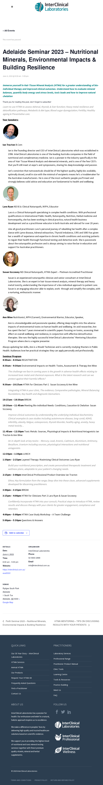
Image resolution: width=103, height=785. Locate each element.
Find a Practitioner (19, 688)
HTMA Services (17, 662)
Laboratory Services (62, 653)
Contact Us (16, 693)
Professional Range (62, 658)
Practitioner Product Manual (66, 664)
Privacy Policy (41, 780)
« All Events (9, 30)
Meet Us (57, 690)
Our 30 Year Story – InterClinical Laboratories (25, 655)
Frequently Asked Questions (23, 683)
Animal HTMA (17, 667)
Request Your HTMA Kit (21, 678)
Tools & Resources (62, 679)
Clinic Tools (58, 669)
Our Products (17, 672)
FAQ (55, 695)
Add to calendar (16, 532)
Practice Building (61, 685)
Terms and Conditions (21, 780)
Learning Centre (60, 674)
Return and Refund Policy (62, 780)
